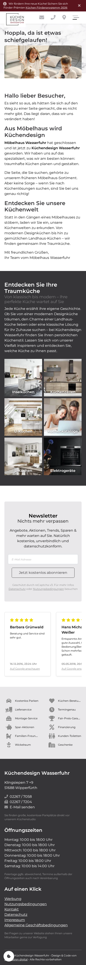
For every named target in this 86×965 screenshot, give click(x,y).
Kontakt (11, 909)
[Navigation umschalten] (75, 18)
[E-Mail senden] (41, 17)
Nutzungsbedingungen (48, 589)
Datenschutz (17, 589)
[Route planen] (64, 17)
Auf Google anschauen (25, 668)
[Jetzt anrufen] (53, 17)
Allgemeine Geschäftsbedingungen (36, 925)
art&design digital (16, 959)
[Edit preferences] (9, 956)
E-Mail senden (22, 807)
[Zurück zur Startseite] (15, 19)
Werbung (12, 899)
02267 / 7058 (21, 796)
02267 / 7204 (21, 802)
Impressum (14, 920)
